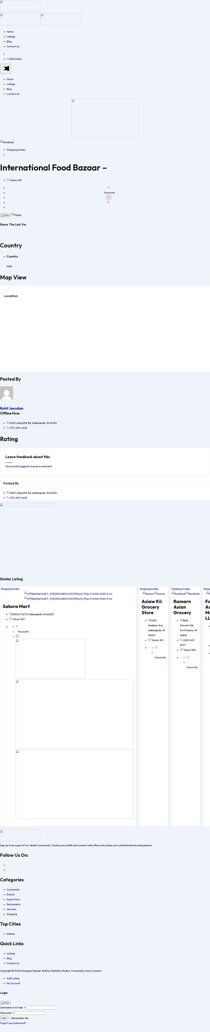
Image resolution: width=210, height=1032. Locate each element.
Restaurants (13, 904)
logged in (25, 466)
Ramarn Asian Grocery (182, 606)
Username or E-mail (12, 1007)
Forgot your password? (13, 1023)
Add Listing (13, 978)
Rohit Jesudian (11, 408)
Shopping (12, 914)
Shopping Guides (16, 149)
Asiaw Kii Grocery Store (152, 606)
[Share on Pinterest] (8, 234)
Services (11, 909)
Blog (9, 41)
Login (3, 1018)
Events (10, 894)
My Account (13, 983)
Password (7, 1012)
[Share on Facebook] (1, 234)
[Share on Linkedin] (6, 234)
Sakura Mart (16, 606)
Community (13, 889)
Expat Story (13, 899)
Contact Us (13, 46)
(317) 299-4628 (18, 427)
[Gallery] (17, 636)
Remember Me (19, 1018)
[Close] (5, 215)
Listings (11, 36)
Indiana (11, 933)
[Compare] (108, 187)
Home (10, 31)
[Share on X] (3, 234)
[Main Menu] (5, 69)
